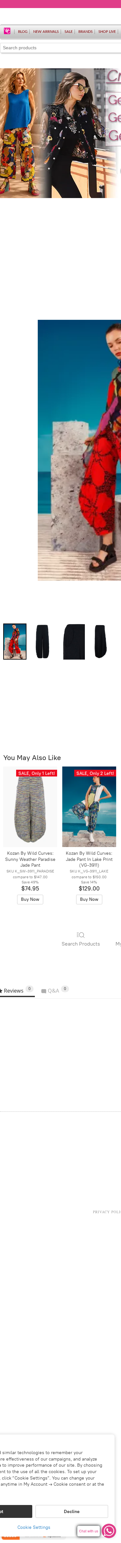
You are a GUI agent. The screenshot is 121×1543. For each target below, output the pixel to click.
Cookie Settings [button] (33, 1527)
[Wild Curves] (7, 30)
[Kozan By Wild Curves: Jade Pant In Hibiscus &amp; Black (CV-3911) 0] (14, 642)
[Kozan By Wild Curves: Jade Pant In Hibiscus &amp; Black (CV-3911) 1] (42, 642)
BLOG (22, 32)
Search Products (81, 944)
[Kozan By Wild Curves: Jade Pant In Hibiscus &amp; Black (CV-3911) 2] (71, 642)
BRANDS (85, 32)
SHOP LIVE (107, 32)
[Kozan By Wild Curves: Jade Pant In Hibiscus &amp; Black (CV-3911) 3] (100, 642)
